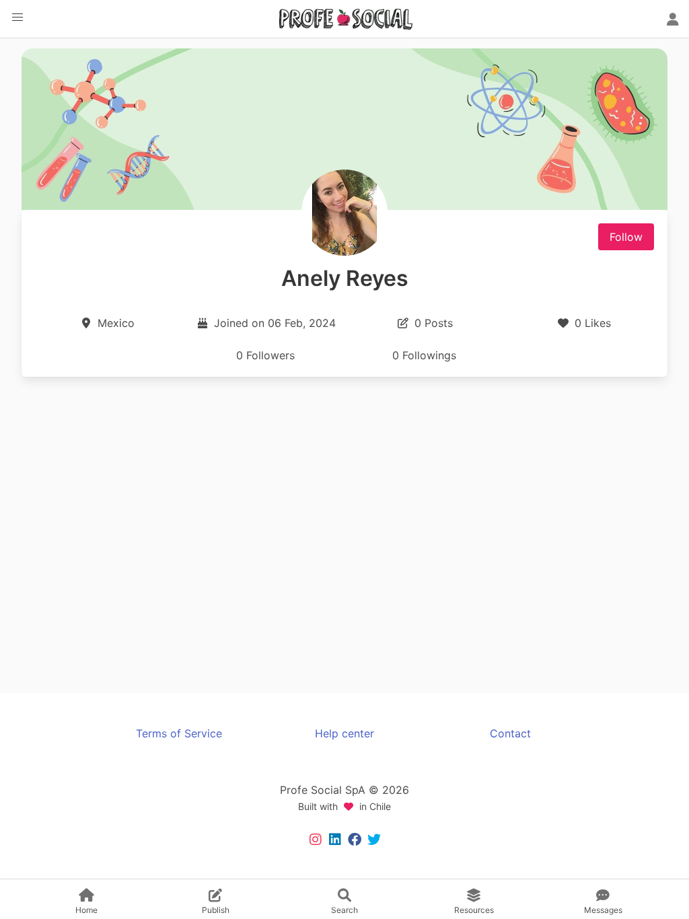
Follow (626, 237)
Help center (344, 733)
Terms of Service (179, 733)
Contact (510, 733)
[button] (17, 17)
